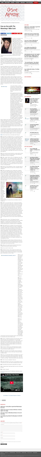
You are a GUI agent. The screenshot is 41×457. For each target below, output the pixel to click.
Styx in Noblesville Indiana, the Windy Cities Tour (31, 70)
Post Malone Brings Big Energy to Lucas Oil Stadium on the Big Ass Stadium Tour (34, 168)
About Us (2, 0)
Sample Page (24, 452)
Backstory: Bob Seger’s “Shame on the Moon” (34, 118)
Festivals (17, 2)
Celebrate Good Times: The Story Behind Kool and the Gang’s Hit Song (35, 140)
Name (2, 432)
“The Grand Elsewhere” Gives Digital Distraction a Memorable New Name (31, 63)
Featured (3, 400)
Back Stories (7, 2)
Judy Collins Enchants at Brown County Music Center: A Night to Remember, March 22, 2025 (34, 101)
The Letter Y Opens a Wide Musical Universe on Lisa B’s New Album (11, 413)
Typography (35, 452)
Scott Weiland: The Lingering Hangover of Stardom (11, 395)
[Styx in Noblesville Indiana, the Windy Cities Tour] (27, 150)
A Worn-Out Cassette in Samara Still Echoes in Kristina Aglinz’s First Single (11, 410)
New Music (23, 2)
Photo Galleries (29, 2)
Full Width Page (12, 452)
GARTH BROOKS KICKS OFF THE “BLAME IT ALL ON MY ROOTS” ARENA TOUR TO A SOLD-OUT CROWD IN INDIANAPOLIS (32, 55)
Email (2, 434)
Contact (11, 0)
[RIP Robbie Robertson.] (27, 134)
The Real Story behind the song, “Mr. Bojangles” (34, 126)
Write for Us (3, 453)
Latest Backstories (27, 96)
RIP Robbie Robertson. (34, 132)
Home (2, 2)
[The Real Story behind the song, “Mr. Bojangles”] (27, 126)
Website (2, 437)
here (3, 372)
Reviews (12, 2)
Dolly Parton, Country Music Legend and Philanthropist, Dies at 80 (11, 407)
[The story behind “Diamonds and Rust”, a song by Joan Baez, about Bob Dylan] (27, 110)
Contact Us (6, 452)
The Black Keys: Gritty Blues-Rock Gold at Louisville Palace (34, 187)
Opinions (36, 2)
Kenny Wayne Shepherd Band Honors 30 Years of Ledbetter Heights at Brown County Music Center (35, 178)
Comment (2, 424)
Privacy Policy (18, 452)
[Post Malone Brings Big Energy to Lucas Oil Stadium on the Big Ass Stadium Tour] (27, 168)
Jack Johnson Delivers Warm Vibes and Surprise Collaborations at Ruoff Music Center (35, 159)
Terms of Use (7, 0)
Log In (15, 0)
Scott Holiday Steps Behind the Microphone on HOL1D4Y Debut (11, 416)
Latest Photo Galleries (28, 146)
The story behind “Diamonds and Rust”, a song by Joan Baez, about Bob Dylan (35, 110)
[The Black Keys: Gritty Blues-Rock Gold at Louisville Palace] (27, 187)
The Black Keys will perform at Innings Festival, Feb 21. (10, 22)
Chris (1, 134)
